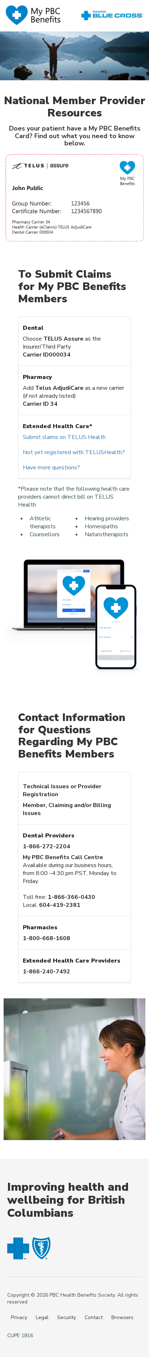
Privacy (19, 1317)
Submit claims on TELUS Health (64, 437)
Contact (94, 1317)
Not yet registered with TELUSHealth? (74, 452)
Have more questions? (51, 468)
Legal (42, 1317)
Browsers (122, 1317)
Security (66, 1317)
